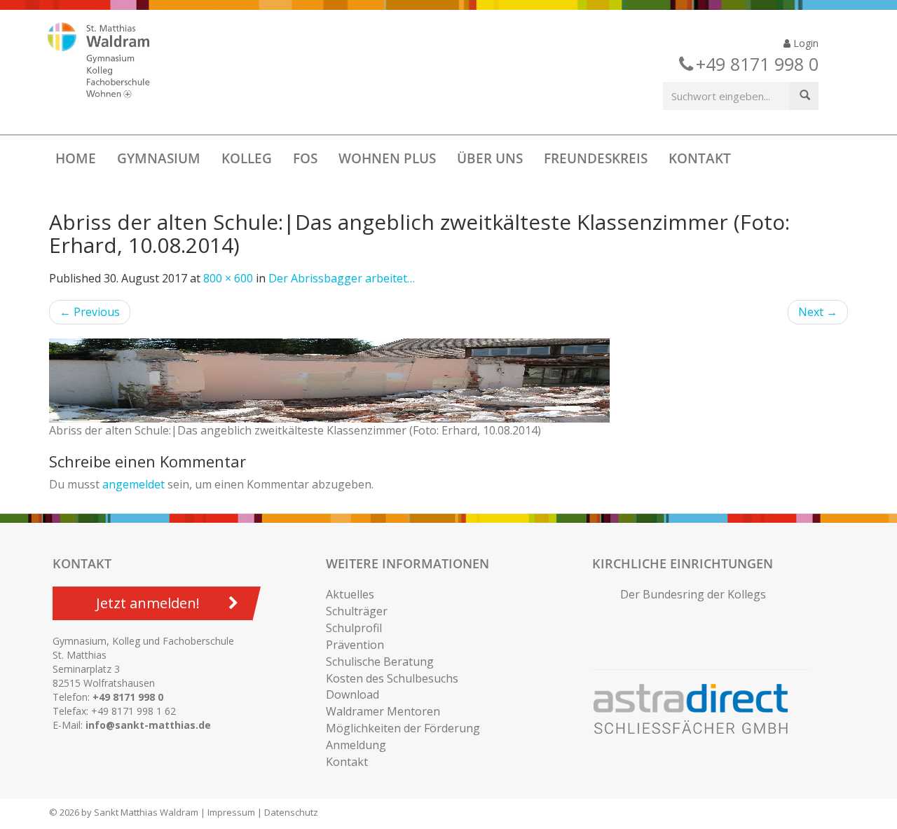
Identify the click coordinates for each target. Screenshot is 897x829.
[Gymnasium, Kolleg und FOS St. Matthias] (110, 62)
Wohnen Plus (387, 158)
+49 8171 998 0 (128, 697)
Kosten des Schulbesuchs (392, 678)
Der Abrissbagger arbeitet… (341, 278)
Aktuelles (350, 594)
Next (817, 312)
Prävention (355, 644)
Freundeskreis (596, 158)
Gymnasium (158, 158)
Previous (90, 312)
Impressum (231, 812)
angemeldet (133, 484)
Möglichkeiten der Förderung (403, 728)
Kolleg (246, 158)
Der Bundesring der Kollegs (693, 594)
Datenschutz (291, 812)
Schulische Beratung (380, 661)
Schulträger (357, 611)
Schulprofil (354, 628)
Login (804, 43)
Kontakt (700, 158)
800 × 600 (228, 278)
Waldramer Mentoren (383, 711)
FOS (305, 158)
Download (352, 694)
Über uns (490, 158)
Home (75, 158)
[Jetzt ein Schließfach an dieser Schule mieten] (697, 709)
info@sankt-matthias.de (148, 725)
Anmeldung (356, 745)
